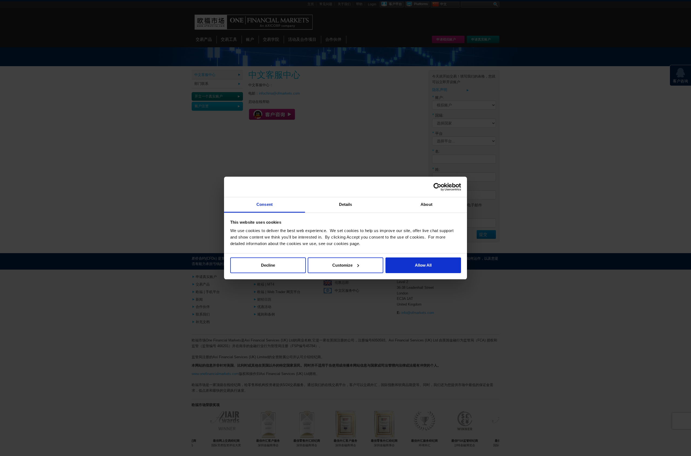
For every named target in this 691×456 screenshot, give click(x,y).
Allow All (423, 265)
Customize (342, 265)
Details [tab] (345, 204)
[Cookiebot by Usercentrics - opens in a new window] (437, 187)
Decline (268, 265)
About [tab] (426, 204)
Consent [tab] (264, 204)
